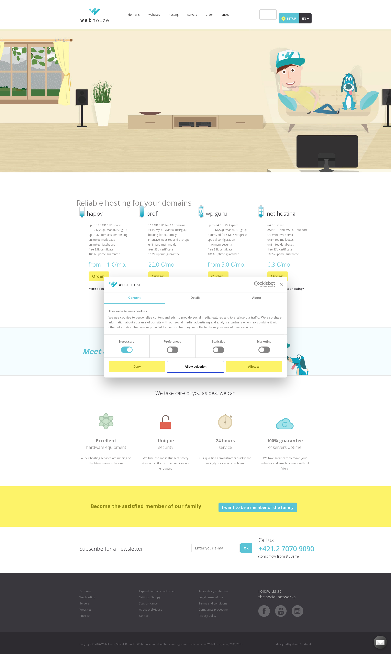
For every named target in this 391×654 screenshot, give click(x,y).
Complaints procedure (213, 609)
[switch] (172, 349)
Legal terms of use (211, 597)
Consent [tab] (134, 298)
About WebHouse (150, 609)
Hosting (174, 15)
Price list (84, 616)
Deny (137, 366)
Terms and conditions (213, 603)
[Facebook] (266, 611)
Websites (154, 15)
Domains (134, 15)
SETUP (291, 18)
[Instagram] (297, 611)
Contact (144, 616)
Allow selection (195, 366)
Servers (192, 15)
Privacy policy (207, 616)
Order (209, 15)
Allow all (254, 366)
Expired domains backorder (157, 591)
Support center (149, 603)
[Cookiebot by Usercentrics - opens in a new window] (257, 284)
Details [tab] (196, 298)
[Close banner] (281, 284)
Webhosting (87, 597)
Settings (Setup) (149, 597)
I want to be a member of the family (258, 507)
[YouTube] (283, 611)
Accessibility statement (214, 591)
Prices (225, 15)
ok (246, 548)
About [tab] (256, 298)
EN (304, 18)
